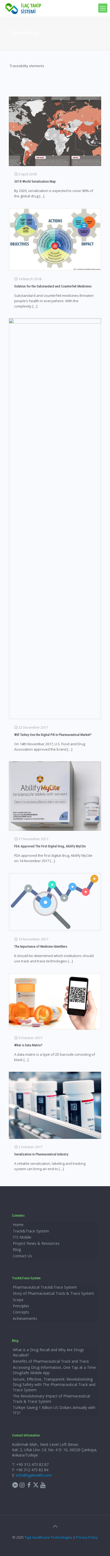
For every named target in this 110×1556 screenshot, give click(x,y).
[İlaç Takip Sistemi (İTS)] (23, 8)
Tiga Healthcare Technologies (48, 1537)
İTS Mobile (22, 1237)
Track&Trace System (31, 1231)
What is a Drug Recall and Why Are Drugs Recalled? (48, 1352)
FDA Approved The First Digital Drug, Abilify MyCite (50, 846)
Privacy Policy (87, 1537)
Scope (18, 1299)
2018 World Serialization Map (35, 181)
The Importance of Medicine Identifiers (40, 946)
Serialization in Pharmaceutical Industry (41, 1154)
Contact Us (22, 1255)
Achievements (25, 1318)
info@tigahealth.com (34, 1475)
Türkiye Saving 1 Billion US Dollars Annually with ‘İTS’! (54, 1410)
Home (18, 1224)
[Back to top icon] (55, 1526)
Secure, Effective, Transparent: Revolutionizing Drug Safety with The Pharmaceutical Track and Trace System (54, 1384)
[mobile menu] (102, 8)
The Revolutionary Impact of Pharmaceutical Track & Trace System (51, 1398)
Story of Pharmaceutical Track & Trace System (53, 1293)
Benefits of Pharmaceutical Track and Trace (51, 1361)
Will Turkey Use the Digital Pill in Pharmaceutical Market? (53, 735)
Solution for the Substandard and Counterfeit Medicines (53, 286)
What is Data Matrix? (28, 1045)
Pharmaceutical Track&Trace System (45, 1287)
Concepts (21, 1312)
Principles (21, 1305)
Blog (17, 1249)
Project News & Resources (36, 1243)
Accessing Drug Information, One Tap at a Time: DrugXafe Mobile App (55, 1370)
